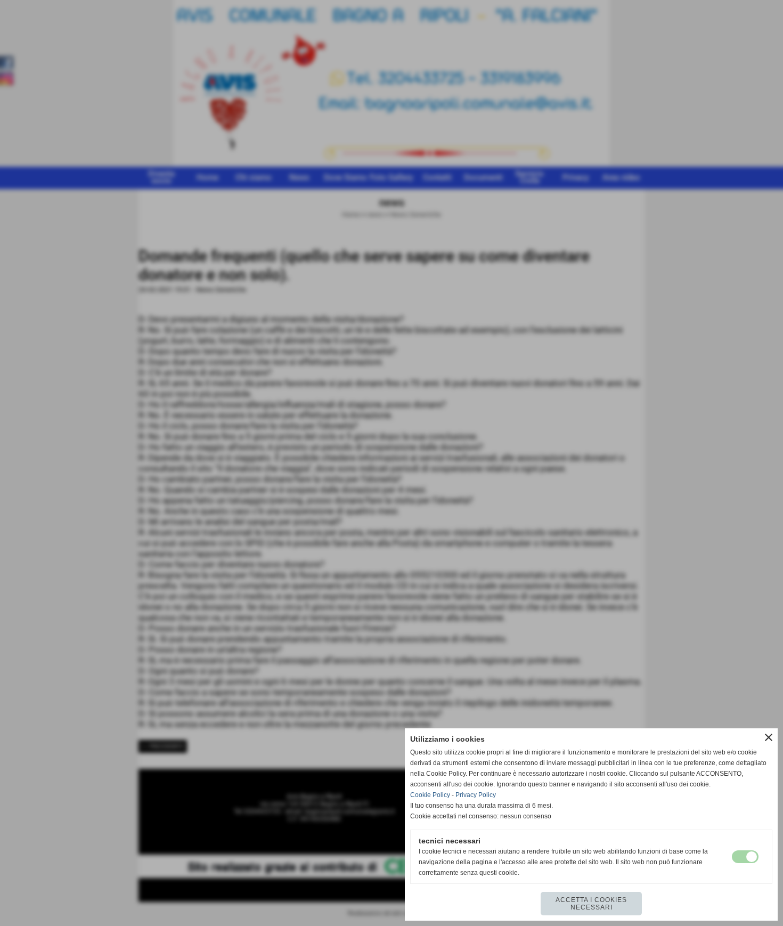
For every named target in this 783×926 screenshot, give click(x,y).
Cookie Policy (430, 795)
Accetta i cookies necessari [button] (591, 903)
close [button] (768, 737)
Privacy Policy (475, 795)
